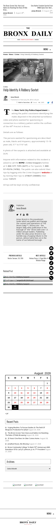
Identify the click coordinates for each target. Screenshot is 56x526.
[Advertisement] (28, 333)
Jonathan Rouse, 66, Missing (18, 444)
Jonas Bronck (8, 13)
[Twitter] (51, 253)
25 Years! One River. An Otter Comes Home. (24, 438)
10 (15, 393)
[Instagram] (51, 258)
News (11, 54)
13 (34, 393)
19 (28, 398)
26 (28, 402)
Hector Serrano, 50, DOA (15, 258)
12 (28, 393)
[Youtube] (51, 268)
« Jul (6, 413)
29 (47, 402)
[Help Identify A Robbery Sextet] (28, 70)
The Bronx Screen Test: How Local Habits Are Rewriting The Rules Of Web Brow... (15, 7)
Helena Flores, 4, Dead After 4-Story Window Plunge (40, 259)
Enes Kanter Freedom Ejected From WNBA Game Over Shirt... (42, 6)
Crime (17, 54)
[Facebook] (51, 248)
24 (15, 402)
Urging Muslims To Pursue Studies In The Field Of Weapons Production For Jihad (25, 428)
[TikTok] (51, 263)
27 (34, 402)
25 (22, 402)
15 (47, 393)
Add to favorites (24, 102)
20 (34, 398)
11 (22, 393)
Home (5, 54)
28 (41, 402)
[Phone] (51, 278)
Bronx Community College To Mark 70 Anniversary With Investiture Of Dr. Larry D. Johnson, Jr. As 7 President (27, 448)
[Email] (51, 273)
